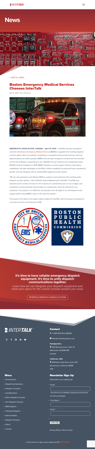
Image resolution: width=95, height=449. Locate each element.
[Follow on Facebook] (11, 339)
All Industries (10, 379)
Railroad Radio (11, 415)
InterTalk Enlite (11, 393)
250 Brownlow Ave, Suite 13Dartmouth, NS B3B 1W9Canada (62, 350)
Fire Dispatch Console (14, 402)
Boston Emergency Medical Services (35, 152)
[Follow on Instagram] (16, 339)
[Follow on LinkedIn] (20, 339)
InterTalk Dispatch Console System (47, 297)
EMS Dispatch (10, 406)
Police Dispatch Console (15, 397)
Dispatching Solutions (14, 384)
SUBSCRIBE (55, 423)
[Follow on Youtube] (25, 339)
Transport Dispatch (12, 411)
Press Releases (25, 93)
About (7, 424)
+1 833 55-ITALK (58, 333)
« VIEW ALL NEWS (17, 77)
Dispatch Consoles (12, 388)
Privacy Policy (55, 430)
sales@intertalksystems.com (63, 338)
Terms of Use (67, 430)
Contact (8, 429)
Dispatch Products (12, 420)
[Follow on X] (6, 339)
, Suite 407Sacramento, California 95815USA (64, 365)
